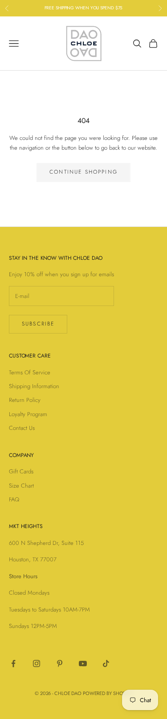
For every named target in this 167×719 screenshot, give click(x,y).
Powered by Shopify (107, 693)
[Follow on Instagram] (36, 663)
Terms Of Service (29, 372)
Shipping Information (34, 386)
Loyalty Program (28, 414)
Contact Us (22, 428)
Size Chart (21, 485)
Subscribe (38, 324)
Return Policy (25, 400)
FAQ (14, 499)
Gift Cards (21, 471)
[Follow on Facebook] (13, 663)
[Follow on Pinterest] (59, 663)
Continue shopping (83, 172)
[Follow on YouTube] (82, 663)
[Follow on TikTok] (106, 663)
